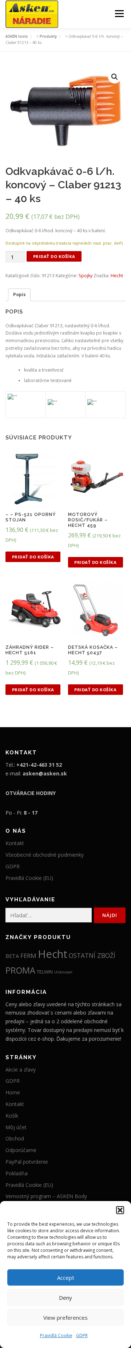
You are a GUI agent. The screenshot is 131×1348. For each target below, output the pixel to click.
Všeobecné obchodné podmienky (44, 854)
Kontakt (14, 843)
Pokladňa (16, 1173)
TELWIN (45, 971)
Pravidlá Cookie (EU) (29, 877)
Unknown (63, 972)
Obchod (14, 1138)
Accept (65, 1277)
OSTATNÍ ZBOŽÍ (92, 955)
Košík (11, 1115)
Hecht (117, 276)
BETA (12, 955)
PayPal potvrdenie (26, 1161)
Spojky (85, 276)
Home (12, 1092)
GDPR (82, 1335)
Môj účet (16, 1127)
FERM (28, 955)
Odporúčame (20, 1150)
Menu (119, 14)
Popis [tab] (19, 294)
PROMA (20, 970)
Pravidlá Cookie (56, 1335)
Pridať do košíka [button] (33, 557)
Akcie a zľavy (20, 1069)
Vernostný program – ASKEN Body (46, 1196)
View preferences (65, 1317)
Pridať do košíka (54, 256)
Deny (65, 1297)
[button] (120, 1210)
